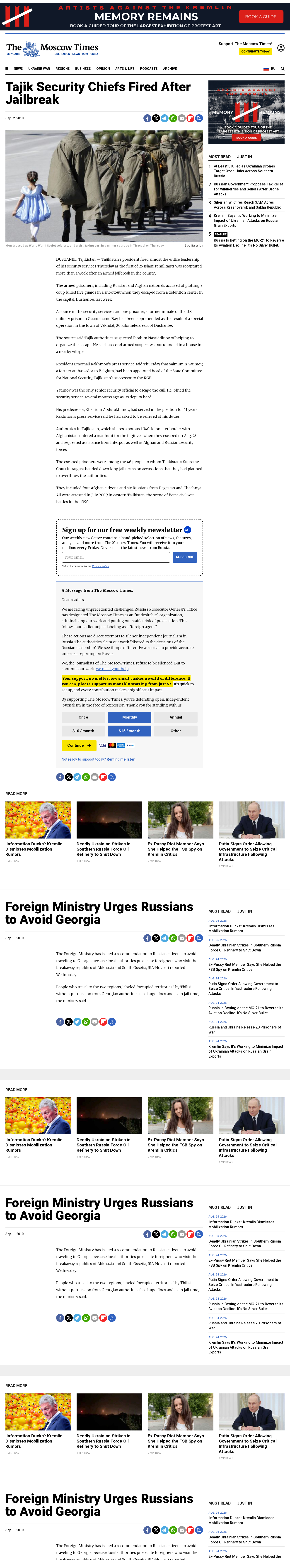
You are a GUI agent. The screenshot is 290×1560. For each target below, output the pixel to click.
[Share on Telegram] (165, 118)
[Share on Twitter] (156, 118)
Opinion (103, 69)
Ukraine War (39, 69)
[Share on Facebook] (147, 118)
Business (83, 69)
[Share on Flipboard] (190, 118)
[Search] (283, 69)
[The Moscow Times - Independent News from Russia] (51, 48)
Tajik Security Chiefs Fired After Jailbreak (98, 93)
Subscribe (185, 557)
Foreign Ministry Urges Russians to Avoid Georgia (99, 913)
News (18, 69)
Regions (63, 69)
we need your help (112, 668)
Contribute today (255, 51)
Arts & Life (125, 69)
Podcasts (149, 69)
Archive (170, 69)
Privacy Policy (100, 566)
